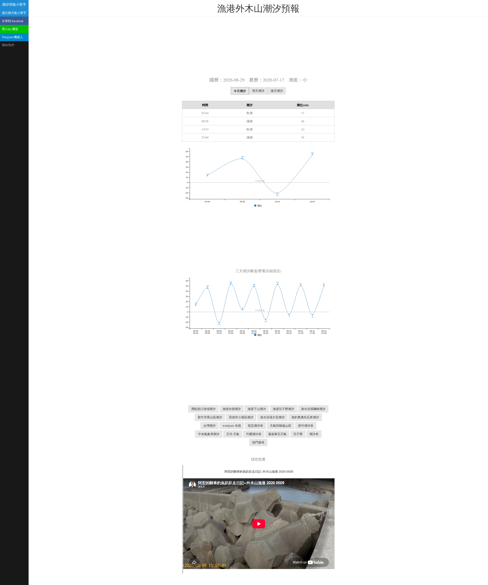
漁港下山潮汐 (257, 409)
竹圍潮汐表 (253, 434)
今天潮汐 (240, 91)
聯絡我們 (8, 45)
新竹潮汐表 (305, 425)
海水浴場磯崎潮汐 (313, 409)
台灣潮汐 (209, 425)
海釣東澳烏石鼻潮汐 (305, 417)
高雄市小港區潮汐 (241, 417)
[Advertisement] (258, 46)
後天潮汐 (277, 91)
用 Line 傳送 (10, 29)
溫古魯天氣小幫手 (14, 13)
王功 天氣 (232, 434)
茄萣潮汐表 (255, 425)
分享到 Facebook (12, 21)
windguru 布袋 (231, 425)
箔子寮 (298, 434)
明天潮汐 (258, 91)
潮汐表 (314, 434)
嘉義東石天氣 (277, 434)
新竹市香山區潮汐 (210, 417)
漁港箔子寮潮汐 (283, 409)
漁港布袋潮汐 (231, 409)
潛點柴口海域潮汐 (203, 409)
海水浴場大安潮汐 (272, 417)
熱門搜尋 (258, 442)
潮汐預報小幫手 (14, 4)
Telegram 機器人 (12, 37)
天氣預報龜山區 (280, 425)
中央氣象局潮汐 (208, 434)
